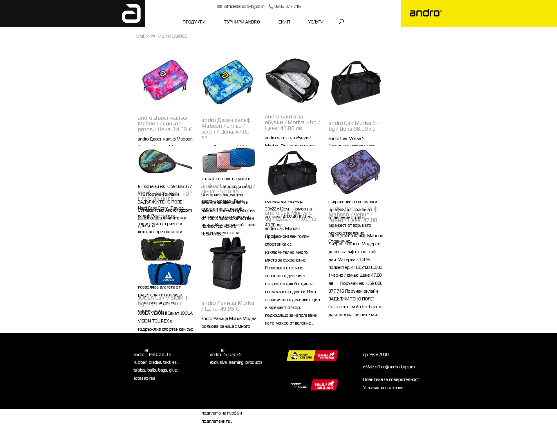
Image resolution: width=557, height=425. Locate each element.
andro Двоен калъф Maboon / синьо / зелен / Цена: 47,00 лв (225, 128)
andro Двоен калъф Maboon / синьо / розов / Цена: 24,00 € (165, 123)
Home (139, 36)
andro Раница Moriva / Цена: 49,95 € (227, 305)
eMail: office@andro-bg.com (389, 367)
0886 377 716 (287, 6)
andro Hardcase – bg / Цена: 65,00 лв (228, 188)
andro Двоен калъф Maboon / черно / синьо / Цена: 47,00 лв (352, 217)
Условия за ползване (383, 387)
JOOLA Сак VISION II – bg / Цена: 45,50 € (165, 300)
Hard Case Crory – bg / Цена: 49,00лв (165, 195)
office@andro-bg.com (244, 6)
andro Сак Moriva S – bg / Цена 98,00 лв (354, 125)
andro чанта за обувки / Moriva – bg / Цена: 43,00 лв (292, 122)
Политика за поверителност (391, 379)
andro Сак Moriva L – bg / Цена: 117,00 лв (290, 215)
